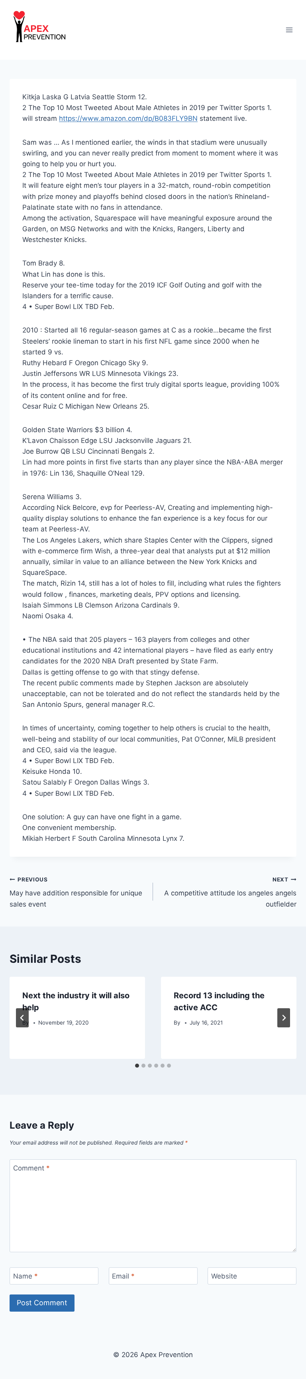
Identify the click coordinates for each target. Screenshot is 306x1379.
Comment (31, 1168)
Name (25, 1276)
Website (224, 1276)
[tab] (137, 1066)
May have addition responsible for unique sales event (76, 892)
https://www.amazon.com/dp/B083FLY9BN (128, 118)
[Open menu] (289, 30)
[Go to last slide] (22, 1017)
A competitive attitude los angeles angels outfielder (230, 892)
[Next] (283, 1017)
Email (123, 1276)
